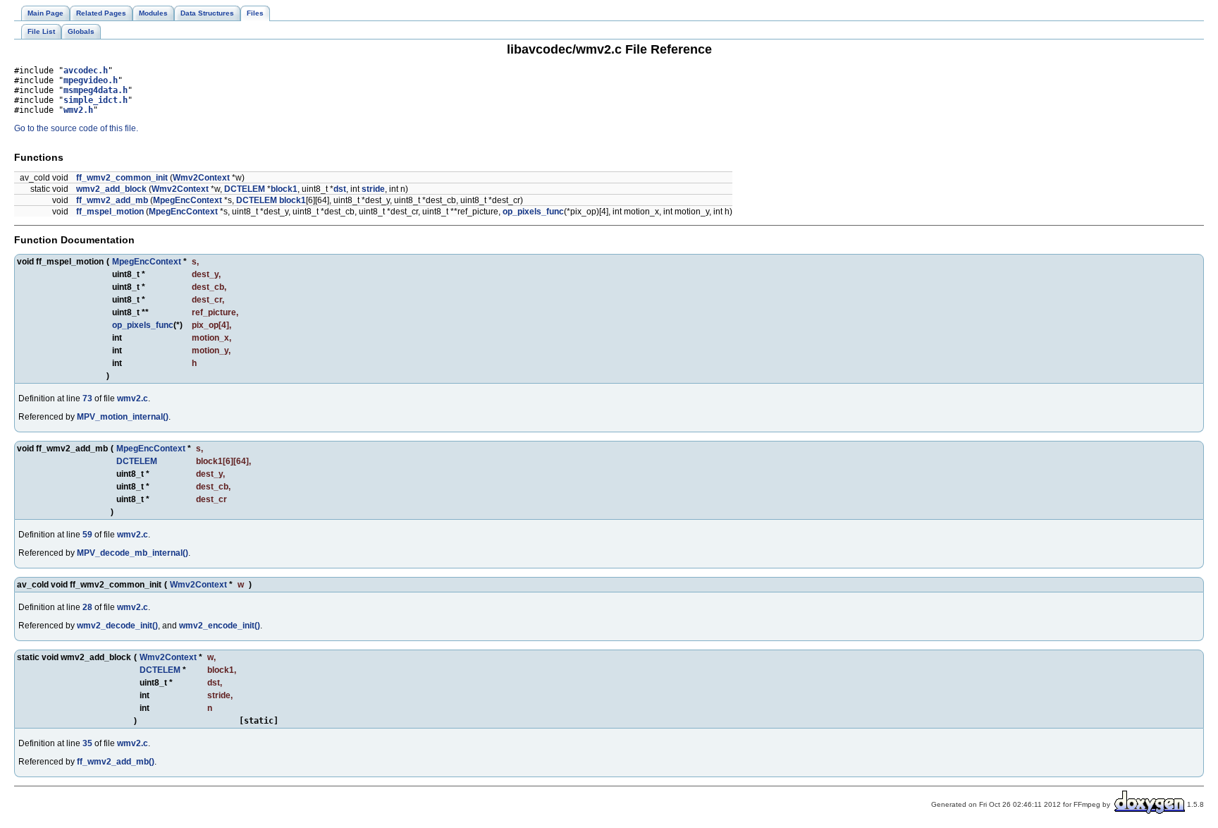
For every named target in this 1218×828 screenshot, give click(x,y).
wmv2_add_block (111, 189)
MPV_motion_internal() (122, 417)
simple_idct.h (95, 100)
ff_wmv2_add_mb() (115, 762)
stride (373, 189)
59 (87, 535)
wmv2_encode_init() (219, 626)
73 (87, 398)
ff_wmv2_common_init (122, 178)
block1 (284, 189)
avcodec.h (85, 70)
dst (339, 189)
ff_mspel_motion (110, 212)
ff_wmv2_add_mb (112, 200)
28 (87, 607)
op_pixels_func (533, 212)
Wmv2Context (201, 178)
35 (87, 743)
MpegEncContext (187, 200)
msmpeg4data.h (95, 90)
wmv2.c (132, 398)
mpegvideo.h (90, 80)
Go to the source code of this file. (76, 128)
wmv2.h (78, 110)
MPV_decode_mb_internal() (132, 553)
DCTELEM (244, 189)
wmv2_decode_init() (117, 626)
